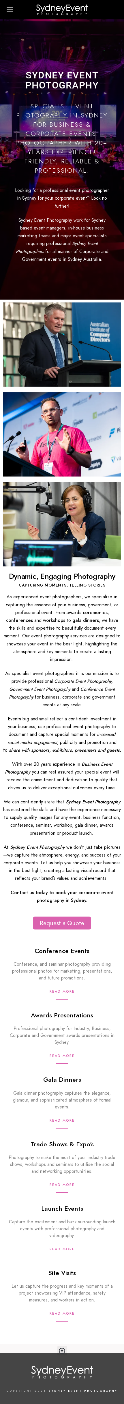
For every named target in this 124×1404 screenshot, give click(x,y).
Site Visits (62, 1272)
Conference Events (62, 950)
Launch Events (62, 1208)
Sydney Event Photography (83, 1391)
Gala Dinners (62, 1079)
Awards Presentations (62, 1015)
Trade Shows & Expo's (62, 1144)
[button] (62, 1350)
